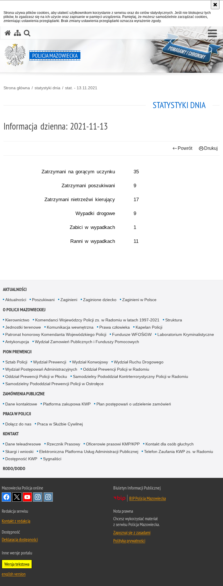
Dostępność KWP (21, 458)
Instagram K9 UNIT (37, 497)
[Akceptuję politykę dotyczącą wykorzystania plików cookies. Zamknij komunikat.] (215, 4)
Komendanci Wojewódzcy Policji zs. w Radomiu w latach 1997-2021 (97, 320)
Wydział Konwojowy (90, 362)
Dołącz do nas (18, 424)
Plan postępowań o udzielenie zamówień (133, 404)
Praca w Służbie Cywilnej (60, 424)
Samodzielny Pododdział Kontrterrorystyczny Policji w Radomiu (130, 376)
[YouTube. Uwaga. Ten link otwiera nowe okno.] (27, 497)
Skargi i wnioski (19, 451)
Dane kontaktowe (21, 404)
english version (14, 574)
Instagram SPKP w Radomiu (48, 497)
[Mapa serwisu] (17, 33)
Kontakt (11, 434)
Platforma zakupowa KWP (67, 404)
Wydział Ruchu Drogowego (138, 362)
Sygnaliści (52, 458)
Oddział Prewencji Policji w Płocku (36, 376)
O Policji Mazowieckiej (24, 310)
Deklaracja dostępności (20, 539)
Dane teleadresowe (23, 444)
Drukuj (211, 148)
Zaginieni (68, 299)
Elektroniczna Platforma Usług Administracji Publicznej (88, 451)
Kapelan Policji (149, 327)
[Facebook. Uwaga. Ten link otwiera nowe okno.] (6, 497)
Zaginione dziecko (99, 299)
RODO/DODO (14, 468)
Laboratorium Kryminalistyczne (185, 334)
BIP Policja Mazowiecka (147, 498)
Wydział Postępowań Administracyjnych (41, 369)
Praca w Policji (17, 414)
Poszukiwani (43, 299)
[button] (212, 34)
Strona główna (16, 87)
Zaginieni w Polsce (139, 299)
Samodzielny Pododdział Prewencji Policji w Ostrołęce (54, 383)
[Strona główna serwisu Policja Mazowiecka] (8, 33)
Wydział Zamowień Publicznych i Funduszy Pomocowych (87, 341)
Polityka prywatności (129, 540)
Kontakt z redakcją (16, 521)
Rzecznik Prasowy (63, 444)
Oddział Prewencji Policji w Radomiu (116, 369)
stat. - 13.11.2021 (81, 87)
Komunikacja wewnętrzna (70, 327)
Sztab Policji (16, 362)
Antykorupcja (17, 341)
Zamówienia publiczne (24, 394)
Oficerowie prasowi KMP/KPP (113, 444)
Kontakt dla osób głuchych (169, 444)
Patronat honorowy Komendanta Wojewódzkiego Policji (55, 334)
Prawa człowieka (114, 327)
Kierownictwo (17, 320)
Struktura (173, 320)
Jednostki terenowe (23, 327)
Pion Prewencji (17, 352)
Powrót (185, 148)
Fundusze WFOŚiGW (132, 334)
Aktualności (15, 289)
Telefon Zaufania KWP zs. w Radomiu (178, 451)
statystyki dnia (47, 87)
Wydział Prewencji (49, 362)
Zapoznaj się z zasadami (131, 532)
